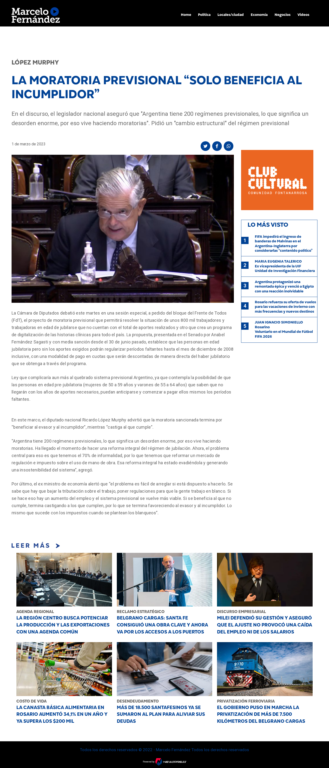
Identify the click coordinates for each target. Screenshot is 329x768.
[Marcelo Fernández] (36, 16)
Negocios (282, 14)
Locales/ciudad (230, 14)
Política (204, 14)
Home (186, 14)
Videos (303, 14)
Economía (259, 14)
